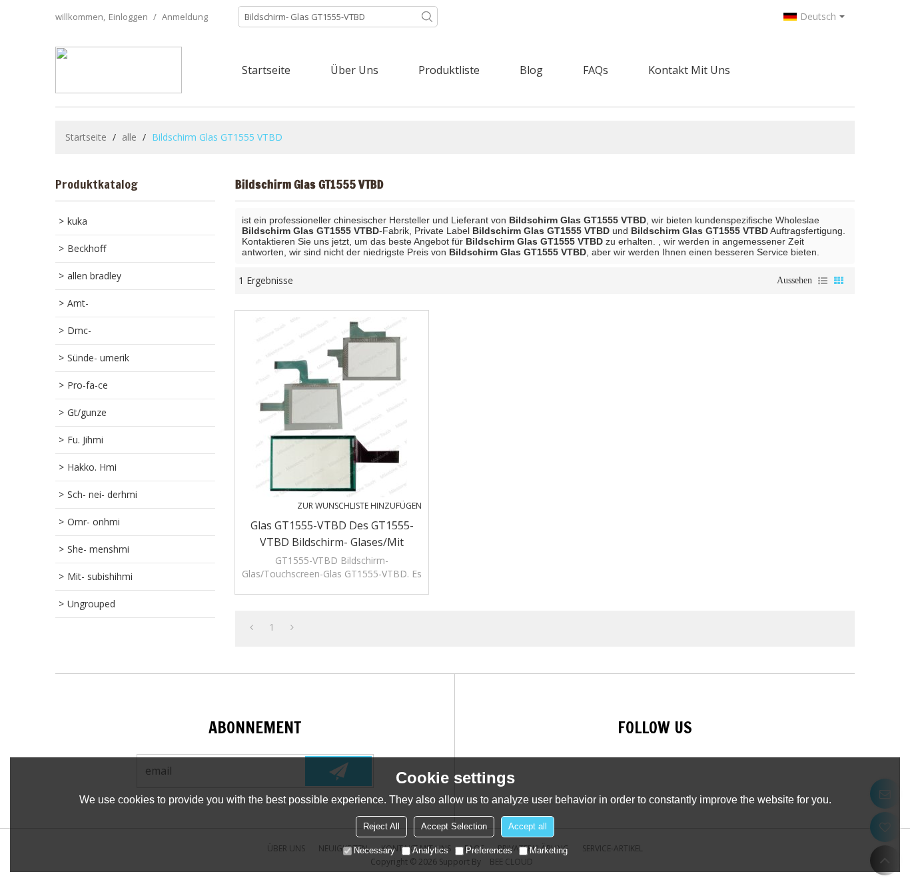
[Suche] (427, 17)
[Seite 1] (251, 627)
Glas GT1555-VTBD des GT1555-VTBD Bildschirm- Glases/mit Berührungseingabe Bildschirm (332, 534)
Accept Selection (454, 826)
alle (129, 137)
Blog (531, 70)
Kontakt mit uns (689, 70)
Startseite (266, 70)
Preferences (489, 850)
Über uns (354, 70)
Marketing (549, 850)
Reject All (381, 826)
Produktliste (449, 70)
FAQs (595, 70)
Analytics (430, 850)
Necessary (374, 850)
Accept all (527, 826)
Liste (823, 280)
